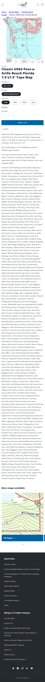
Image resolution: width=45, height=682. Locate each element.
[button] (2, 4)
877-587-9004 (9, 618)
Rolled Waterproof (11, 94)
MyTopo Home (9, 564)
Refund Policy (9, 591)
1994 (6, 102)
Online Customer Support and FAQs (18, 640)
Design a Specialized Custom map (17, 628)
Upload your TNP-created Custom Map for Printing (20, 634)
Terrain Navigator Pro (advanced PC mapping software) (21, 575)
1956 (15, 102)
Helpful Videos (9, 581)
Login (6, 605)
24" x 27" (7, 86)
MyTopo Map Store (24, 678)
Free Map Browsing (11, 600)
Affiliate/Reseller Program (14, 645)
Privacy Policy (9, 655)
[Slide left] (17, 544)
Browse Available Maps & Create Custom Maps (22, 569)
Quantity (5, 111)
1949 (24, 102)
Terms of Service (10, 596)
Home (4, 12)
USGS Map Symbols (11, 586)
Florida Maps (14, 12)
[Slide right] (27, 544)
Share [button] (6, 129)
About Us (7, 650)
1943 (33, 102)
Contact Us (8, 623)
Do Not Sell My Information (15, 659)
